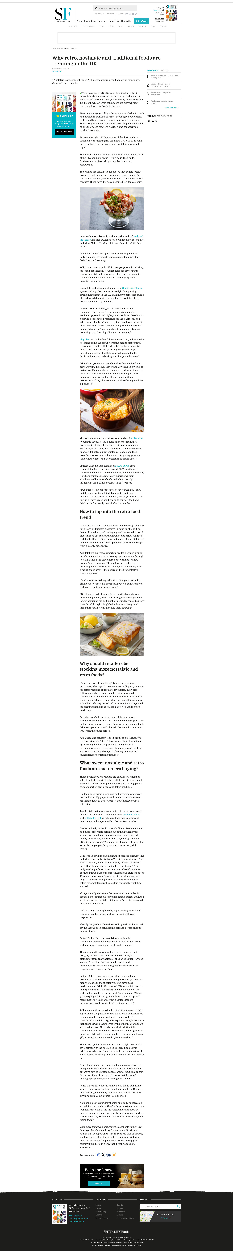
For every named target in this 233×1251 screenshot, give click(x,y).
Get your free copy (64, 132)
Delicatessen (57, 71)
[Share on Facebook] (98, 1155)
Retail (101, 26)
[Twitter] (130, 14)
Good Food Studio (132, 288)
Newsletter (126, 21)
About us (120, 14)
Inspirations (90, 21)
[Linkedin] (133, 14)
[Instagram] (135, 14)
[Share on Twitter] (103, 1155)
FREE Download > (76, 1222)
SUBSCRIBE (160, 21)
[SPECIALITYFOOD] (65, 23)
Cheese (163, 26)
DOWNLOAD (159, 19)
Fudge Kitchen (131, 814)
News (79, 21)
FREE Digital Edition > (78, 1219)
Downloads (114, 21)
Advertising (99, 14)
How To (119, 1205)
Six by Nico (136, 438)
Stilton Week (142, 21)
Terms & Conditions (125, 1218)
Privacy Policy (102, 1218)
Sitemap (119, 1208)
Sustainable (72, 26)
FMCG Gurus (122, 466)
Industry (111, 26)
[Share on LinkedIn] (108, 1155)
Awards (131, 26)
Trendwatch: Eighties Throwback (161, 93)
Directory (102, 21)
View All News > (171, 108)
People (153, 26)
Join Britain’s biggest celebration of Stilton (160, 85)
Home (54, 49)
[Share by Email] (114, 1155)
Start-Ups (142, 26)
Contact (110, 14)
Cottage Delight (92, 818)
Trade (121, 26)
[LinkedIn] (153, 121)
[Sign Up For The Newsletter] (127, 14)
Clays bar (85, 339)
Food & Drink (89, 26)
